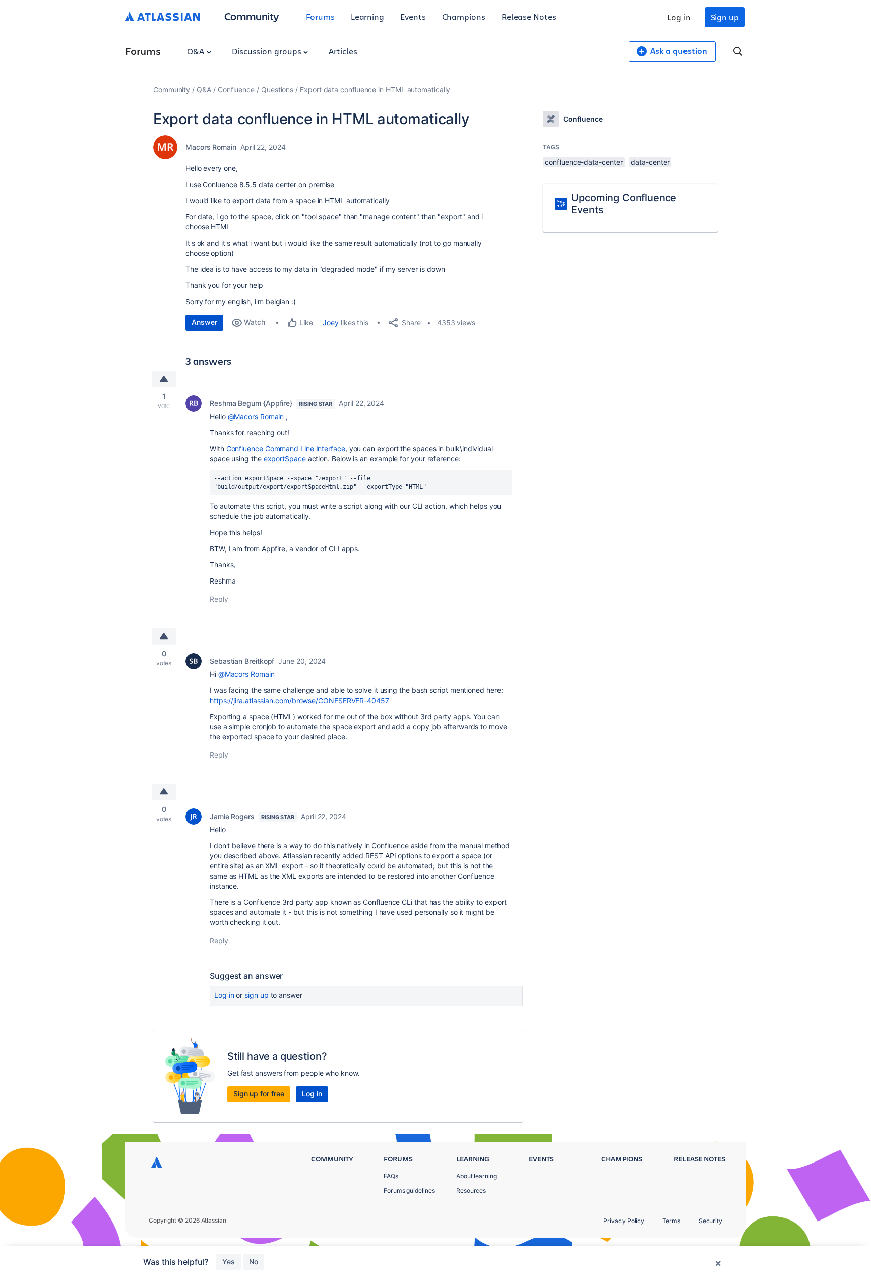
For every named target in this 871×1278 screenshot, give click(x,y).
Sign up (725, 17)
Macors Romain (210, 147)
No (253, 1261)
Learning (367, 16)
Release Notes (529, 16)
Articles (343, 51)
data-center (650, 162)
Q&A (196, 51)
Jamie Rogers (232, 816)
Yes (228, 1261)
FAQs (391, 1176)
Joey (331, 322)
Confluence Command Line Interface (285, 448)
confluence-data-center (584, 162)
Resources (471, 1190)
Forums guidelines (409, 1190)
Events (413, 16)
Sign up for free (258, 1093)
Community (251, 16)
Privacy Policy (623, 1221)
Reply (219, 599)
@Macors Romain (256, 416)
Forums (320, 16)
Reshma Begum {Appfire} (251, 403)
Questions (277, 89)
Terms (671, 1221)
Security (710, 1221)
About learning (476, 1176)
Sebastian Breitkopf (242, 661)
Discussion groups (267, 51)
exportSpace (285, 458)
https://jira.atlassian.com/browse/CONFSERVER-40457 (299, 700)
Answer (204, 322)
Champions (463, 16)
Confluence (236, 89)
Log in (679, 17)
